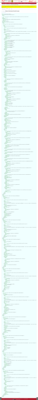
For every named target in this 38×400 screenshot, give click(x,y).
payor (5, 265)
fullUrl (4, 23)
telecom (5, 329)
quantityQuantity (6, 307)
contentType (6, 391)
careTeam (5, 81)
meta (2, 15)
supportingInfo (6, 115)
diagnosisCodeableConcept (8, 120)
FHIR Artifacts (13, 3)
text (4, 245)
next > (35, 4)
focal (5, 126)
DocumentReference (5, 371)
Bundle (3, 396)
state (5, 214)
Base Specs (18, 3)
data (5, 392)
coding (6, 37)
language (5, 29)
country (5, 365)
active (5, 207)
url (7, 90)
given (5, 287)
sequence (6, 108)
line (5, 213)
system (4, 19)
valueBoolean (6, 83)
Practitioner (5, 349)
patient (5, 71)
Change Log (24, 3)
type (2, 21)
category (6, 178)
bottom (33, 4)
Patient (5, 289)
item (4, 129)
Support (21, 3)
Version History (10, 399)
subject (5, 311)
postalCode (6, 215)
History (27, 3)
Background (6, 3)
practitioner (5, 325)
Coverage (4, 240)
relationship (5, 256)
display (7, 94)
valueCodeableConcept (7, 51)
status (5, 202)
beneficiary (5, 254)
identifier (3, 18)
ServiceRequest (5, 313)
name (4, 361)
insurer (5, 74)
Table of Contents (5, 399)
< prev (31, 4)
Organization (5, 217)
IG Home (3, 3)
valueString (6, 41)
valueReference (6, 113)
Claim (4, 25)
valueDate (6, 118)
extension (5, 39)
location (5, 327)
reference (6, 73)
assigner (6, 63)
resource (4, 196)
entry (3, 194)
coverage (6, 128)
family (5, 347)
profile (5, 27)
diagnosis (5, 116)
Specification (9, 3)
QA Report (8, 399)
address (5, 212)
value (4, 14)
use (4, 69)
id (2, 14)
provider (6, 85)
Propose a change (18, 399)
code (6, 53)
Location (4, 354)
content (5, 390)
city (5, 363)
